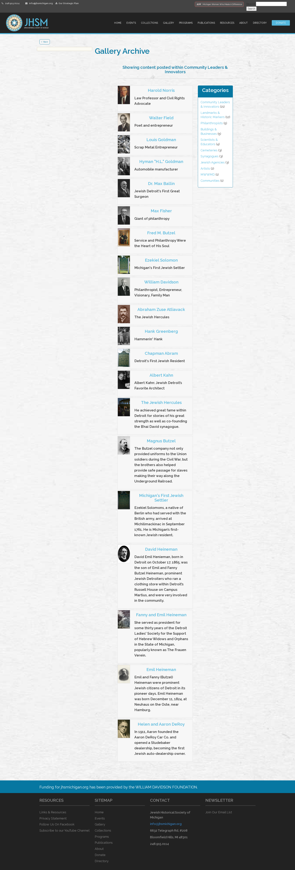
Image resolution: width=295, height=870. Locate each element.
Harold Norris (161, 90)
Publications (206, 23)
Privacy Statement (53, 818)
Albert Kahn (161, 375)
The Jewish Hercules (161, 402)
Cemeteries (209, 150)
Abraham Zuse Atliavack (161, 309)
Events (131, 23)
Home (117, 23)
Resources (227, 23)
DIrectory (102, 861)
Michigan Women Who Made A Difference (219, 4)
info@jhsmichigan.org (41, 3)
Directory (260, 23)
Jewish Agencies (213, 162)
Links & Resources (52, 812)
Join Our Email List (218, 812)
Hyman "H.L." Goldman (161, 161)
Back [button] (45, 42)
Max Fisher (161, 210)
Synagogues (210, 156)
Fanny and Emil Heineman (161, 614)
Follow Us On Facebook (56, 824)
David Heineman (161, 549)
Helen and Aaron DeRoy (161, 724)
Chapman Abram (161, 353)
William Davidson (161, 282)
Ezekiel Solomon (161, 260)
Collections (149, 23)
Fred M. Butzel (161, 232)
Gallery (168, 23)
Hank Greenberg (161, 331)
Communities (210, 180)
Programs (186, 23)
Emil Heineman (161, 669)
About (243, 23)
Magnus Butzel (161, 440)
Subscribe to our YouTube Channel (64, 830)
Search (250, 4)
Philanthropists (212, 123)
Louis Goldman (161, 139)
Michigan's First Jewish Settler (161, 497)
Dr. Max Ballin (161, 183)
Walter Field (161, 117)
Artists (205, 168)
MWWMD (208, 174)
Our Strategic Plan (69, 3)
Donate (100, 855)
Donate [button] (281, 23)
